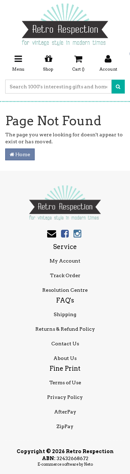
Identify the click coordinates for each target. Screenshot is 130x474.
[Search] (118, 87)
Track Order (65, 275)
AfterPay (65, 412)
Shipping (65, 314)
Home (22, 154)
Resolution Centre (65, 290)
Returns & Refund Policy (65, 329)
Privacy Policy (65, 397)
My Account (65, 261)
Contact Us (65, 343)
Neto (88, 464)
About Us (65, 358)
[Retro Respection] (65, 22)
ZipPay (65, 426)
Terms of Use (65, 382)
